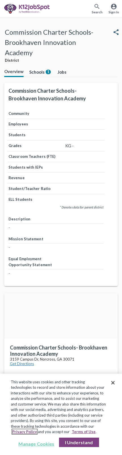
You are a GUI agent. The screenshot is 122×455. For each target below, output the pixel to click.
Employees (18, 124)
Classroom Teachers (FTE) (32, 156)
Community (19, 113)
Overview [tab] (14, 71)
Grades (15, 145)
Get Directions (22, 363)
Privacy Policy (24, 431)
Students (17, 135)
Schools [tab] (39, 72)
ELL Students (20, 199)
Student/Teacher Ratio (30, 188)
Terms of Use (84, 431)
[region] (61, 414)
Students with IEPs (26, 167)
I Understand (79, 442)
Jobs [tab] (62, 72)
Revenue (17, 177)
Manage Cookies (36, 443)
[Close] (113, 383)
